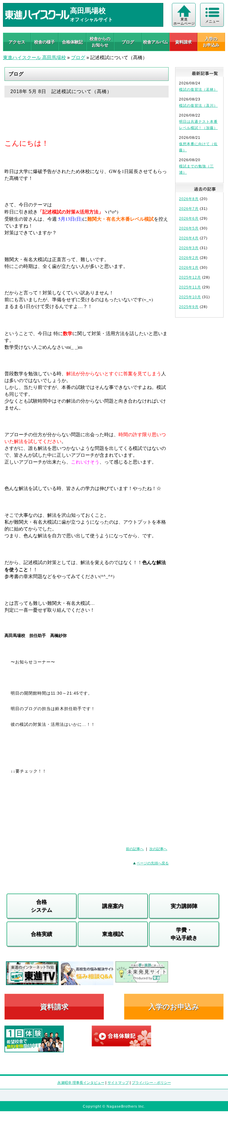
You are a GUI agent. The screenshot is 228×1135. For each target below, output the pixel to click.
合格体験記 (72, 42)
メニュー (212, 21)
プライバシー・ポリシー (151, 1083)
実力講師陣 (184, 906)
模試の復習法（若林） (198, 89)
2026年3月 (189, 248)
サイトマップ (118, 1083)
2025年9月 (189, 307)
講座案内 (113, 906)
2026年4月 (189, 238)
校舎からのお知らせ (100, 41)
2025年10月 (190, 297)
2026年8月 (189, 199)
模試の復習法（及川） (198, 105)
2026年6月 (189, 218)
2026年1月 (189, 268)
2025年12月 (190, 277)
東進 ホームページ (184, 21)
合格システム (41, 906)
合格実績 (41, 934)
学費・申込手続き (184, 934)
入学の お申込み (211, 41)
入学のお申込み (173, 1007)
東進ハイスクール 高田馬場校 (34, 57)
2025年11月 (190, 287)
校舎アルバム (155, 42)
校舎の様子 (44, 42)
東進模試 (113, 934)
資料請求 (183, 42)
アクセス (17, 42)
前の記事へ (135, 849)
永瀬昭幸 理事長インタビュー (80, 1083)
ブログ (128, 42)
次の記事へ (158, 849)
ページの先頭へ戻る (153, 863)
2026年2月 (189, 258)
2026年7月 (189, 209)
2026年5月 (189, 228)
